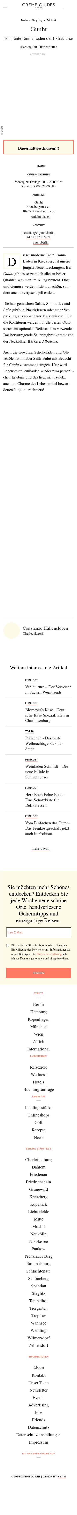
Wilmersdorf (39, 1338)
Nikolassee (38, 1241)
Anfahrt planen (40, 216)
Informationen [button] (38, 1356)
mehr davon (40, 848)
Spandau (38, 1286)
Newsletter (39, 1390)
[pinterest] (44, 1464)
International (38, 1049)
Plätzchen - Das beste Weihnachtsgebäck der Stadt (44, 743)
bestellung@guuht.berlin (38, 232)
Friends (38, 1420)
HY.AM (61, 1476)
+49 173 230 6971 (38, 237)
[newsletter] (54, 1464)
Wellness (38, 1074)
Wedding (39, 1330)
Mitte (38, 1219)
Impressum (38, 1442)
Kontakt (39, 1375)
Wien (38, 1034)
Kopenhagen (38, 1019)
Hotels (38, 1082)
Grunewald (38, 1189)
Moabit (38, 1226)
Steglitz (38, 1293)
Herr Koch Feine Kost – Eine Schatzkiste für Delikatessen (45, 800)
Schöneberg (38, 1278)
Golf (38, 1122)
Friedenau (38, 1174)
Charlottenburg (38, 1159)
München (38, 1026)
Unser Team (38, 1382)
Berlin (38, 1004)
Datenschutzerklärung (49, 954)
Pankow (38, 1248)
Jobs (39, 1412)
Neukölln (38, 1234)
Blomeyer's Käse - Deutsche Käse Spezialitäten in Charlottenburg (47, 715)
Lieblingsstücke (38, 1107)
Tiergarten (38, 1308)
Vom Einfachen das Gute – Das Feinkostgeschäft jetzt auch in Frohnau (47, 828)
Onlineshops (38, 1115)
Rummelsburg (38, 1263)
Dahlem (38, 1167)
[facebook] (23, 1464)
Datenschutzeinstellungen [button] (38, 1434)
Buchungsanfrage (38, 1089)
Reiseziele (38, 1067)
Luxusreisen (38, 1056)
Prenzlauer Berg (39, 1256)
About (38, 1368)
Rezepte (38, 1130)
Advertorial (38, 54)
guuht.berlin (40, 242)
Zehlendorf (38, 1345)
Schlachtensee (38, 1271)
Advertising (38, 1405)
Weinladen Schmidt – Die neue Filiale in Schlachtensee (46, 771)
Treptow (38, 1315)
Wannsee (38, 1323)
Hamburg (38, 1012)
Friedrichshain (38, 1182)
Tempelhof (38, 1300)
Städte (38, 993)
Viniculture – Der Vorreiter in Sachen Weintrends (48, 689)
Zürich (38, 1041)
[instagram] (33, 1464)
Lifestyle (38, 1096)
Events (38, 1397)
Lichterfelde (38, 1211)
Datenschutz (38, 1427)
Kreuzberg (38, 1196)
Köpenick (38, 1204)
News (38, 1137)
